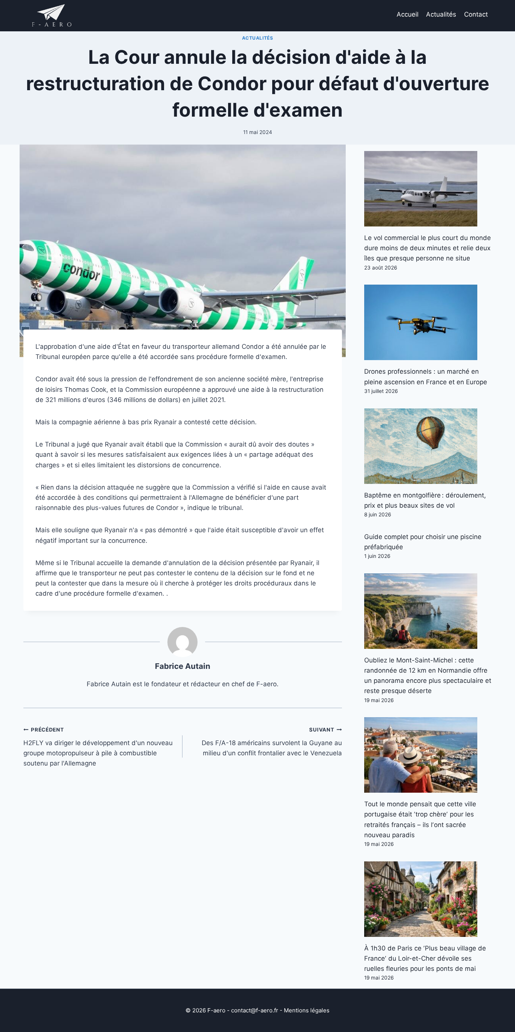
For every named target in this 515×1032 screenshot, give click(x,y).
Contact (476, 14)
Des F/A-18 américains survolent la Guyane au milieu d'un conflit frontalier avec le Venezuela (272, 742)
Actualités (441, 14)
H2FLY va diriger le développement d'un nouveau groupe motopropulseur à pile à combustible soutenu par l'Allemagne (98, 747)
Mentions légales (307, 1010)
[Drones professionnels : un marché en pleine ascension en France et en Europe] (428, 322)
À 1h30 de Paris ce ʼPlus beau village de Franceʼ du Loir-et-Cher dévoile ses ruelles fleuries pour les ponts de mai (425, 958)
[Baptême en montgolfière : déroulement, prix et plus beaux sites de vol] (428, 446)
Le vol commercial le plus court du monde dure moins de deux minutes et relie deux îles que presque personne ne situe (427, 248)
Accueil (407, 14)
